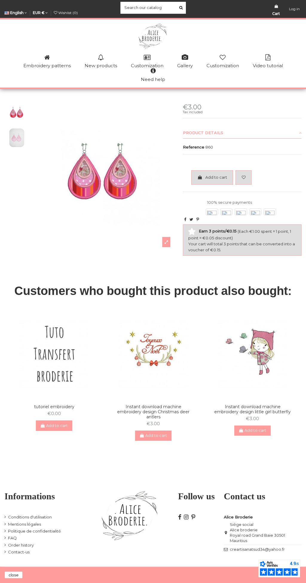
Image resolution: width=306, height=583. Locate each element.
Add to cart (216, 177)
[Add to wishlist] (243, 177)
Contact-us (19, 552)
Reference (193, 147)
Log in (294, 9)
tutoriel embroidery (54, 406)
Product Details (203, 132)
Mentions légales (24, 524)
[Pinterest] (197, 219)
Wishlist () (67, 12)
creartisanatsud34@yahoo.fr (257, 549)
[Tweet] (191, 219)
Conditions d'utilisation (30, 517)
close (14, 575)
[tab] (242, 133)
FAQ (12, 537)
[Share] (185, 219)
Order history (21, 545)
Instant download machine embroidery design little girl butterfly (252, 409)
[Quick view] (58, 398)
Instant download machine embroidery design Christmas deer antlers (153, 412)
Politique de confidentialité (34, 531)
